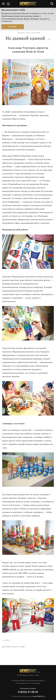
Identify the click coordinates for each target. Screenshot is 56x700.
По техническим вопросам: (28, 696)
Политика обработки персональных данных (28, 680)
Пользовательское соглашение (28, 683)
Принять (13, 27)
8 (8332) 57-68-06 (28, 692)
